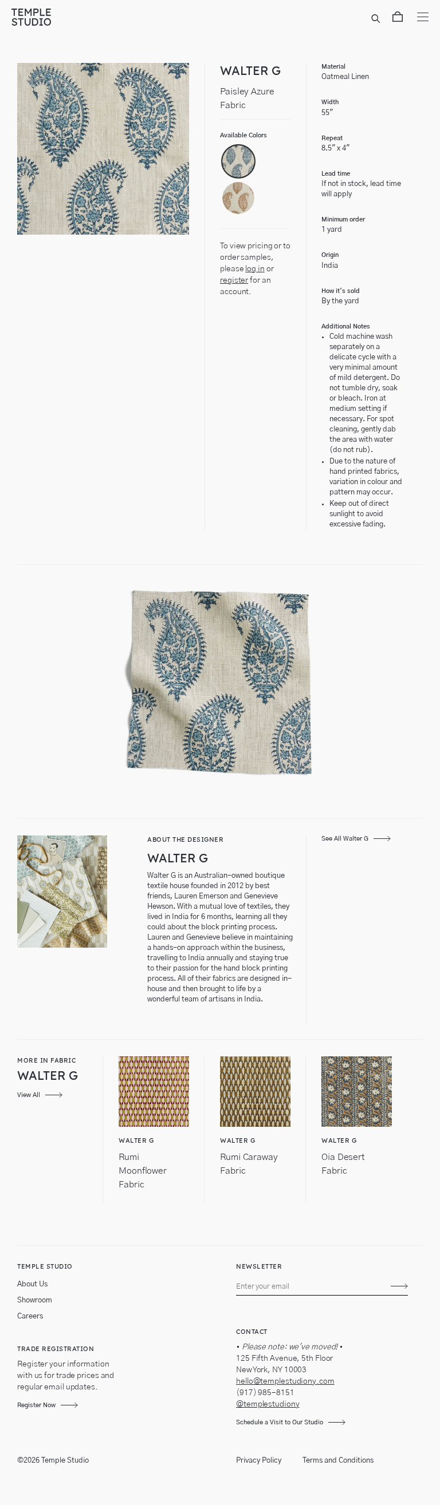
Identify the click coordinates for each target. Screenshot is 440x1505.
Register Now (36, 1405)
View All (28, 1095)
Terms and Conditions (338, 1460)
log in (254, 269)
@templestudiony (268, 1404)
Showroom (34, 1300)
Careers (30, 1316)
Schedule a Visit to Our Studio (279, 1422)
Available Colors (243, 135)
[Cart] (397, 18)
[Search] (377, 18)
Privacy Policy (258, 1460)
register (234, 280)
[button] (238, 161)
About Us (32, 1284)
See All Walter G (344, 838)
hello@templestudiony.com (285, 1381)
